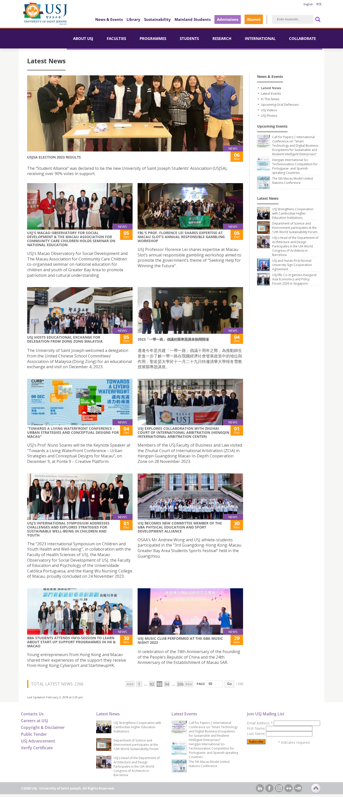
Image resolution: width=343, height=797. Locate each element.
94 (167, 684)
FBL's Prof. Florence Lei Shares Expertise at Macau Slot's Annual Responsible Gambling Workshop (181, 236)
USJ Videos (269, 110)
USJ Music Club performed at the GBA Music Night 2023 (180, 640)
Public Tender (34, 734)
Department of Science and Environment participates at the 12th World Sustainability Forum (294, 227)
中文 (319, 4)
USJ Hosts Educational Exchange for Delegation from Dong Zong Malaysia (65, 339)
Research (221, 38)
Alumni (254, 19)
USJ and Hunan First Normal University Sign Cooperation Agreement (292, 264)
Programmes (153, 38)
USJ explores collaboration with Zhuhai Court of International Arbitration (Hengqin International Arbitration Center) (183, 432)
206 (180, 684)
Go (229, 684)
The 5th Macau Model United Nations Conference (292, 180)
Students (189, 38)
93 (159, 684)
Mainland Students (193, 19)
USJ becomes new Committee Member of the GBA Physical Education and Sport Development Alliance (180, 527)
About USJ (83, 38)
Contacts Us (32, 714)
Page (201, 684)
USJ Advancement (38, 741)
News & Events (109, 19)
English (308, 4)
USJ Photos (269, 115)
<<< (130, 684)
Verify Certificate (37, 748)
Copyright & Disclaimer (43, 727)
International (260, 38)
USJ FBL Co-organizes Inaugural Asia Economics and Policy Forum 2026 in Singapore (294, 279)
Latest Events (271, 93)
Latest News (271, 88)
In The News (270, 99)
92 (152, 684)
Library (133, 19)
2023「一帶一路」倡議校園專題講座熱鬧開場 (173, 339)
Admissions (227, 19)
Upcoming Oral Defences (280, 104)
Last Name (256, 733)
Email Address (260, 723)
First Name (256, 728)
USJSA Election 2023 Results (54, 157)
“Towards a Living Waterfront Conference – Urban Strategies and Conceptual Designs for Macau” (73, 432)
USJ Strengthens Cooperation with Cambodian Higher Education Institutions (292, 213)
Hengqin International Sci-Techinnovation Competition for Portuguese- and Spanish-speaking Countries (295, 166)
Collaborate (302, 38)
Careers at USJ (34, 720)
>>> (188, 684)
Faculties (116, 38)
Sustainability (157, 19)
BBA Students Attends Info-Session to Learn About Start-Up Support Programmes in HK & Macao (71, 641)
